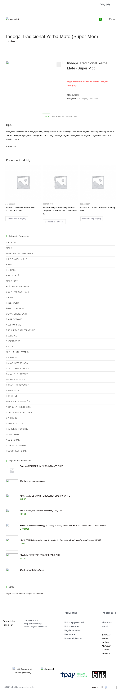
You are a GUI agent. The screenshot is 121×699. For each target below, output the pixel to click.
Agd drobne (13, 440)
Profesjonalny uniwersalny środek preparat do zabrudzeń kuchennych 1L (60, 210)
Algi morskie (13, 325)
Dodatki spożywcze (17, 385)
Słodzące (11, 336)
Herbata (10, 270)
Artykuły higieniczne (18, 407)
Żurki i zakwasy (15, 308)
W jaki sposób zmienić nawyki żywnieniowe (24, 594)
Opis (46, 117)
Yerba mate (93, 98)
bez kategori (82, 98)
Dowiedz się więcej (17, 219)
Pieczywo (11, 243)
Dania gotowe (14, 319)
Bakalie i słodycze (17, 374)
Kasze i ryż (12, 275)
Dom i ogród (13, 434)
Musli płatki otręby (17, 352)
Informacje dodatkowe (64, 117)
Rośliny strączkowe (18, 286)
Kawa (9, 264)
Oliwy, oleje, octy (16, 314)
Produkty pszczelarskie (20, 330)
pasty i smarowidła (17, 369)
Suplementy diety (16, 423)
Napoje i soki (14, 358)
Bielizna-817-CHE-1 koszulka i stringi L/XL (97, 209)
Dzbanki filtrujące (17, 445)
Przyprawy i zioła (16, 259)
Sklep (12, 41)
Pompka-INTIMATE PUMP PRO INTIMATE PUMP (20, 209)
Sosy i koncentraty (17, 292)
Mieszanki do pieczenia (19, 253)
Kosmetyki (12, 396)
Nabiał (10, 297)
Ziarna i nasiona (15, 380)
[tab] (46, 116)
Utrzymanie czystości (19, 412)
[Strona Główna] (7, 41)
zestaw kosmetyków (18, 401)
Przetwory (12, 303)
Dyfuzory (11, 418)
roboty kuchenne (16, 451)
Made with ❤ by (98, 687)
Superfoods (13, 341)
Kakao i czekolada (17, 363)
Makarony (12, 281)
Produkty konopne (17, 429)
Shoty (9, 347)
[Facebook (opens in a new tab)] (7, 4)
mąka (9, 248)
